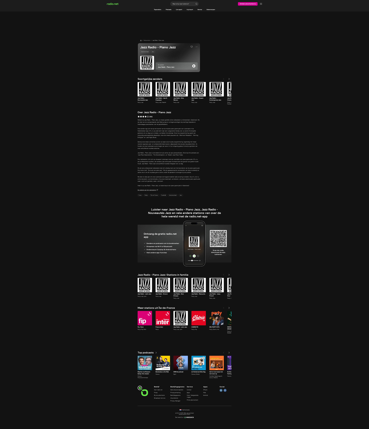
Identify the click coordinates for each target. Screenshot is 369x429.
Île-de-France (154, 195)
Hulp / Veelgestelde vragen (192, 396)
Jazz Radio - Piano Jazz (166, 67)
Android (205, 395)
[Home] (141, 40)
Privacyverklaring (175, 392)
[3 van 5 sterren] (143, 116)
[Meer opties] (196, 47)
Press (155, 392)
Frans (140, 195)
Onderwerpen (211, 9)
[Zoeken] (196, 4)
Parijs (146, 195)
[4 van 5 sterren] (145, 116)
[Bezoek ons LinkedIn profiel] (221, 390)
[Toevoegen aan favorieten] (191, 46)
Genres (200, 9)
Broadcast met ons (159, 398)
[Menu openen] (261, 4)
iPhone (205, 390)
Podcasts (168, 9)
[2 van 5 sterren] (141, 116)
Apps (188, 392)
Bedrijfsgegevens (175, 395)
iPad (204, 392)
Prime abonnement (192, 400)
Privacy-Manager (175, 401)
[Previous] (223, 78)
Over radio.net (158, 390)
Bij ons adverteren (159, 395)
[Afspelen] (193, 65)
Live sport (179, 9)
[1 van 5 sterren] (139, 116)
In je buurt (190, 9)
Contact (189, 390)
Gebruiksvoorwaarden (176, 390)
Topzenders (157, 9)
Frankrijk (163, 195)
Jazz (153, 51)
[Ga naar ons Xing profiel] (225, 390)
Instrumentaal (145, 51)
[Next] (229, 78)
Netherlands (186, 410)
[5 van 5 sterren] (148, 116)
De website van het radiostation (147, 190)
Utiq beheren (174, 398)
